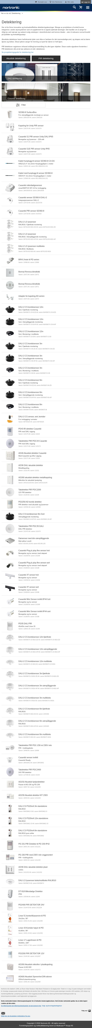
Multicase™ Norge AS (64, 1026)
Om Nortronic (57, 2)
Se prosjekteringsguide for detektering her (18, 52)
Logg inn (86, 2)
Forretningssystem (26, 1026)
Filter (23, 105)
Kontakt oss (42, 2)
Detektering (16, 13)
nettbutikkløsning (42, 1026)
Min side (70, 2)
